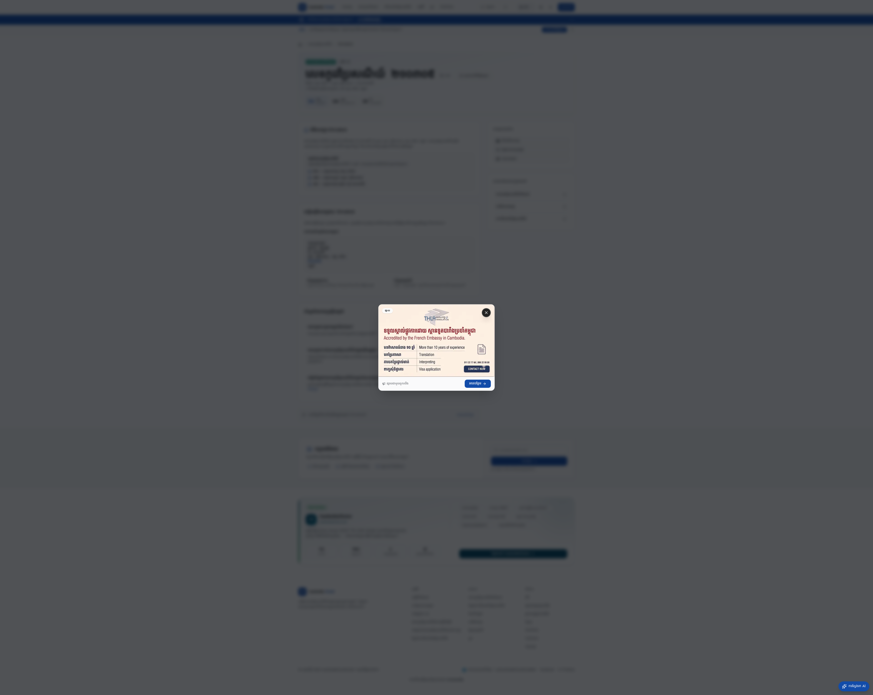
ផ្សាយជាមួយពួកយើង (398, 384)
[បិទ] (486, 312)
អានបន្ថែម (475, 383)
